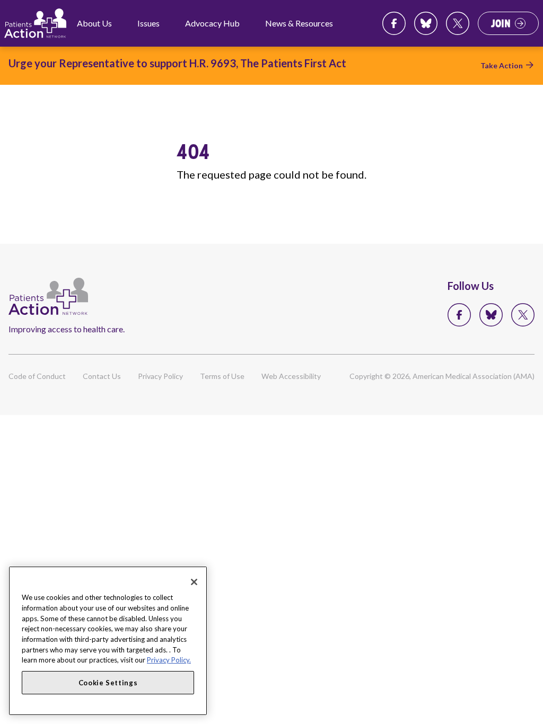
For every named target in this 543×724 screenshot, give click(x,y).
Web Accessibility (291, 376)
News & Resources (299, 23)
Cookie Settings (108, 682)
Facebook (394, 23)
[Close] (194, 582)
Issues (148, 23)
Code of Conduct (37, 376)
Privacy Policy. (169, 660)
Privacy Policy (160, 376)
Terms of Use (222, 376)
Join (501, 23)
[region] (107, 641)
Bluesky (425, 23)
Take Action (501, 65)
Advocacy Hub (212, 23)
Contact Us (102, 376)
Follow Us (471, 285)
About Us (94, 23)
